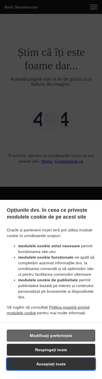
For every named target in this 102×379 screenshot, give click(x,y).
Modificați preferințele (51, 335)
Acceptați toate (51, 364)
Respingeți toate (51, 349)
